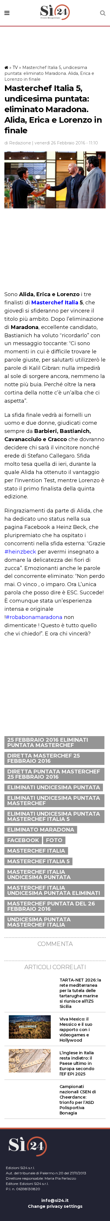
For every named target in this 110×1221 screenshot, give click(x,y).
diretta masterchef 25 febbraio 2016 (43, 758)
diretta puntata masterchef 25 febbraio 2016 (53, 774)
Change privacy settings (55, 1206)
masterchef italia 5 (38, 861)
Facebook (23, 840)
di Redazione (17, 143)
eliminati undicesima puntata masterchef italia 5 (53, 816)
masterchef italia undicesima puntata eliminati (53, 890)
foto (54, 840)
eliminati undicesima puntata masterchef (53, 801)
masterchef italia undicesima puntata (39, 875)
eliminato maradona (40, 830)
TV (15, 67)
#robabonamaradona (34, 617)
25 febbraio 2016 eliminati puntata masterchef (47, 742)
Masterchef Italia (55, 302)
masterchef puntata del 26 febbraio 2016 (51, 906)
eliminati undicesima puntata (53, 787)
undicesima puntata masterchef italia (39, 922)
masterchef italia (36, 851)
